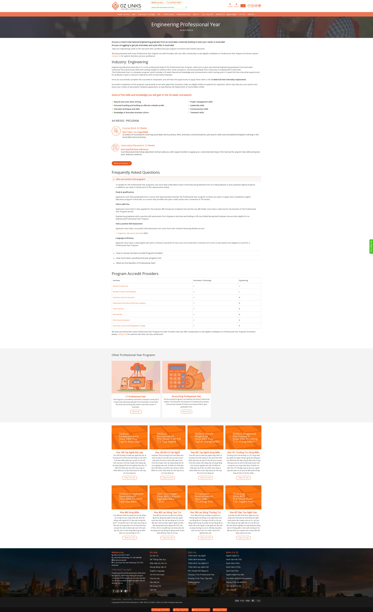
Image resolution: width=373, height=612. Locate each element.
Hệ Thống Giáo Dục (158, 559)
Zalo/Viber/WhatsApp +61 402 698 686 (127, 557)
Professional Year (183, 14)
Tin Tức (242, 14)
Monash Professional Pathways (124, 292)
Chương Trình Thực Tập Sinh (200, 578)
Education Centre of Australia (123, 297)
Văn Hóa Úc (154, 582)
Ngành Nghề (231, 14)
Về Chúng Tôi (155, 586)
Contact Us (116, 56)
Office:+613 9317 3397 (121, 555)
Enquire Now (220, 610)
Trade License (194, 582)
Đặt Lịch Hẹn (158, 3)
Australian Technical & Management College (129, 326)
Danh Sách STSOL (233, 567)
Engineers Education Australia (130, 233)
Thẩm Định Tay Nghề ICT (198, 563)
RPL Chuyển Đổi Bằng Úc (198, 571)
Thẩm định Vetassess (197, 559)
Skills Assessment (201, 610)
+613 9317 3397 (175, 3)
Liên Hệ (251, 14)
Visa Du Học (155, 578)
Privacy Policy (127, 599)
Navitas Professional (120, 286)
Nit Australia (117, 314)
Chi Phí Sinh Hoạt (157, 574)
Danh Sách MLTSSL (234, 559)
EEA (141, 67)
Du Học (126, 14)
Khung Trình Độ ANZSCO (236, 582)
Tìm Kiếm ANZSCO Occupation (239, 578)
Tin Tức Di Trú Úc (233, 586)
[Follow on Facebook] (249, 5)
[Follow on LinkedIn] (259, 5)
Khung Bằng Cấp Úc (158, 567)
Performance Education (121, 320)
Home (120, 14)
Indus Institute (118, 309)
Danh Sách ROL (232, 571)
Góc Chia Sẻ (231, 590)
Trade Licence (168, 14)
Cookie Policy (116, 599)
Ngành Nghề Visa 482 (235, 574)
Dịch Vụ (196, 14)
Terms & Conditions (140, 599)
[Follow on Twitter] (256, 5)
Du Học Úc (154, 555)
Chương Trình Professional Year (201, 574)
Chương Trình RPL (161, 610)
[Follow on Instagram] (252, 5)
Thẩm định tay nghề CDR (198, 567)
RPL (159, 14)
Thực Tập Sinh (207, 14)
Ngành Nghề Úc (232, 555)
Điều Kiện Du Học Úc (158, 563)
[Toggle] (114, 179)
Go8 (133, 14)
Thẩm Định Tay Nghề (146, 14)
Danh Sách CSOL (233, 563)
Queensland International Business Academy (129, 303)
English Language (157, 571)
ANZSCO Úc (220, 14)
